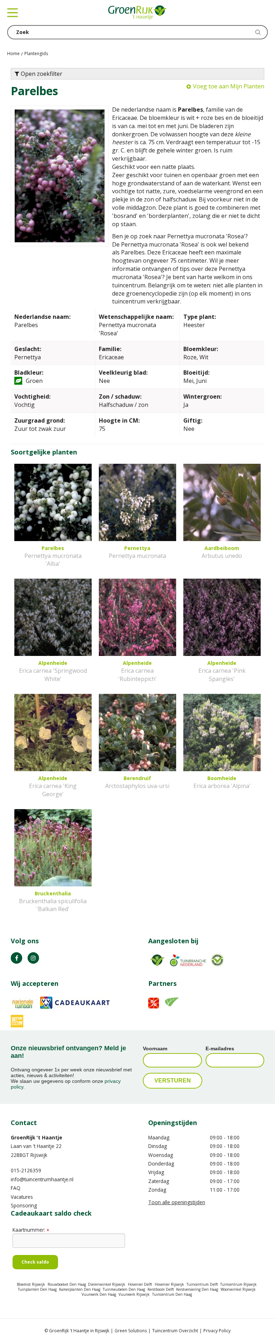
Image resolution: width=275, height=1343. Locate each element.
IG (33, 958)
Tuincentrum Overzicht (175, 1331)
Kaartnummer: (31, 1229)
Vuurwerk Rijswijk (134, 1294)
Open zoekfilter (40, 74)
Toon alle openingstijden (176, 1202)
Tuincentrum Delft (202, 1284)
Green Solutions (131, 1331)
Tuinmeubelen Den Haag (124, 1289)
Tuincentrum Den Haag (172, 1294)
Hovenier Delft (140, 1284)
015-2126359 (26, 1170)
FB (16, 958)
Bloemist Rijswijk (31, 1284)
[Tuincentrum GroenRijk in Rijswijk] (137, 12)
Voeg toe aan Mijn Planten (228, 86)
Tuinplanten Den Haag (37, 1289)
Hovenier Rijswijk (169, 1284)
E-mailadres (220, 1048)
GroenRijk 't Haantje (36, 1137)
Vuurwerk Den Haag (99, 1294)
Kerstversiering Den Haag (197, 1289)
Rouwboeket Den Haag (67, 1284)
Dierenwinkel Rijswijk (106, 1284)
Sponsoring (24, 1205)
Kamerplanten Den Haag (79, 1289)
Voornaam (155, 1048)
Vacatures (22, 1196)
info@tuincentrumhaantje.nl (42, 1179)
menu (12, 12)
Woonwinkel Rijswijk (238, 1289)
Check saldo (35, 1262)
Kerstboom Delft (161, 1289)
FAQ (15, 1187)
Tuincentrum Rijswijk (238, 1284)
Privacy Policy (217, 1331)
